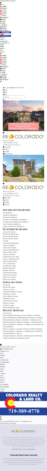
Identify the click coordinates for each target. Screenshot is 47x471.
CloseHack (13, 423)
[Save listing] (3, 133)
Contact (2, 52)
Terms (2, 380)
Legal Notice (15, 449)
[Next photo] (41, 120)
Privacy (2, 378)
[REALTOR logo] (1, 419)
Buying (2, 45)
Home (2, 353)
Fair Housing (4, 387)
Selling (2, 46)
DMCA (2, 382)
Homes (2, 37)
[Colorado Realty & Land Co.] (23, 415)
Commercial (3, 41)
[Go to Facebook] (0, 2)
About (1, 48)
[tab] (23, 90)
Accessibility (4, 384)
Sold (1, 50)
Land (1, 39)
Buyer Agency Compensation (27, 449)
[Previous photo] (5, 120)
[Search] (3, 99)
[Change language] (1, 4)
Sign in (6, 30)
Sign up (2, 30)
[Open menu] (0, 81)
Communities (4, 43)
